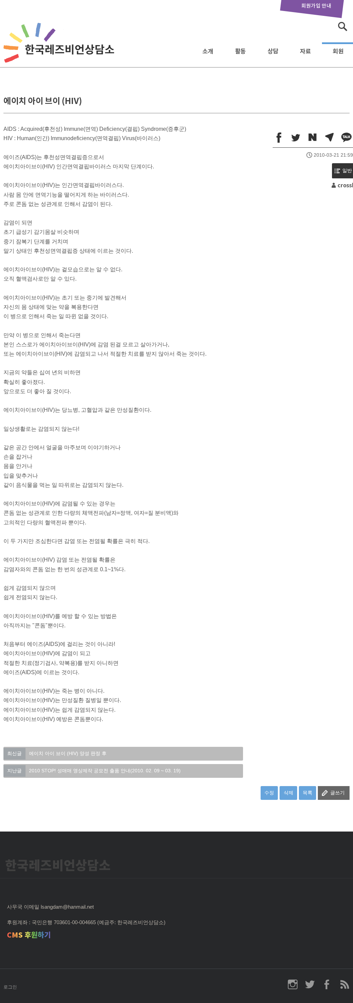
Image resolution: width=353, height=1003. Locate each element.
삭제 (288, 792)
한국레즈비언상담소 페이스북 (327, 984)
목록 (307, 792)
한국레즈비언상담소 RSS (344, 984)
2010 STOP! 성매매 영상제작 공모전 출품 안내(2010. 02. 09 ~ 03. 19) (94, 770)
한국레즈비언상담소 (60, 49)
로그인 (10, 987)
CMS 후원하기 (29, 935)
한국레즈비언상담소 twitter (310, 984)
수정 (269, 792)
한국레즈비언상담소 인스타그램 (292, 984)
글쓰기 (337, 792)
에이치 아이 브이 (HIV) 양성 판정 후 (57, 753)
